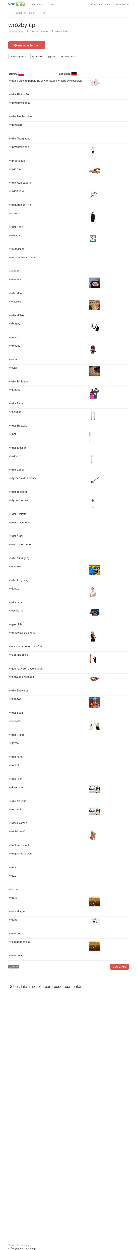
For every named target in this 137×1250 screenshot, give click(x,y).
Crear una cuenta (100, 4)
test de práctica (70, 56)
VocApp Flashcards (18, 1245)
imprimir (38, 56)
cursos (52, 4)
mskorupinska (61, 31)
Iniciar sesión (122, 4)
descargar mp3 (19, 56)
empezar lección (28, 45)
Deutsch (14, 966)
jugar (52, 56)
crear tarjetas (37, 4)
